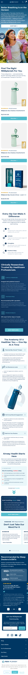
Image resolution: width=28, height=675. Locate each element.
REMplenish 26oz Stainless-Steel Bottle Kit (13, 110)
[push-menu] (2, 2)
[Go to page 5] (18, 550)
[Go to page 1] (9, 550)
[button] (11, 609)
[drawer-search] (23, 2)
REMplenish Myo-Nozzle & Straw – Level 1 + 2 (13, 195)
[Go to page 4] (16, 550)
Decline (7, 672)
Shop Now (13, 118)
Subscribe (22, 628)
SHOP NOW (13, 26)
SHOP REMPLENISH (13, 330)
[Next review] (19, 609)
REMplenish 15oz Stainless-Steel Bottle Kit (13, 153)
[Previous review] (8, 609)
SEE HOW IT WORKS (15, 29)
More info (21, 672)
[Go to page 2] (11, 550)
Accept (15, 672)
